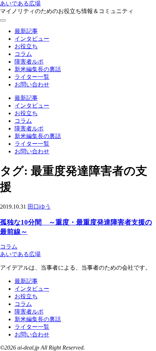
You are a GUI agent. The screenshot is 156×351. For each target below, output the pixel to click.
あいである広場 (20, 3)
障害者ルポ (29, 61)
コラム (23, 54)
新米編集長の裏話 (38, 69)
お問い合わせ (32, 84)
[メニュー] (3, 20)
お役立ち (26, 46)
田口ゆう (39, 206)
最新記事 (26, 31)
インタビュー (32, 39)
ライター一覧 (32, 77)
